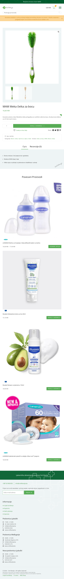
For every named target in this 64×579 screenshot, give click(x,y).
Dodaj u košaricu (36, 126)
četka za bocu (40, 138)
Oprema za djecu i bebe (24, 138)
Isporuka (6, 514)
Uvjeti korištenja (8, 505)
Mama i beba (51, 138)
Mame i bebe (14, 138)
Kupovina (7, 508)
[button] (58, 31)
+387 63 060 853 (8, 483)
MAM (45, 138)
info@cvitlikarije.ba (21, 483)
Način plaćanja (8, 511)
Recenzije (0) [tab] (36, 146)
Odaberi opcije (55, 246)
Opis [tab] (24, 146)
